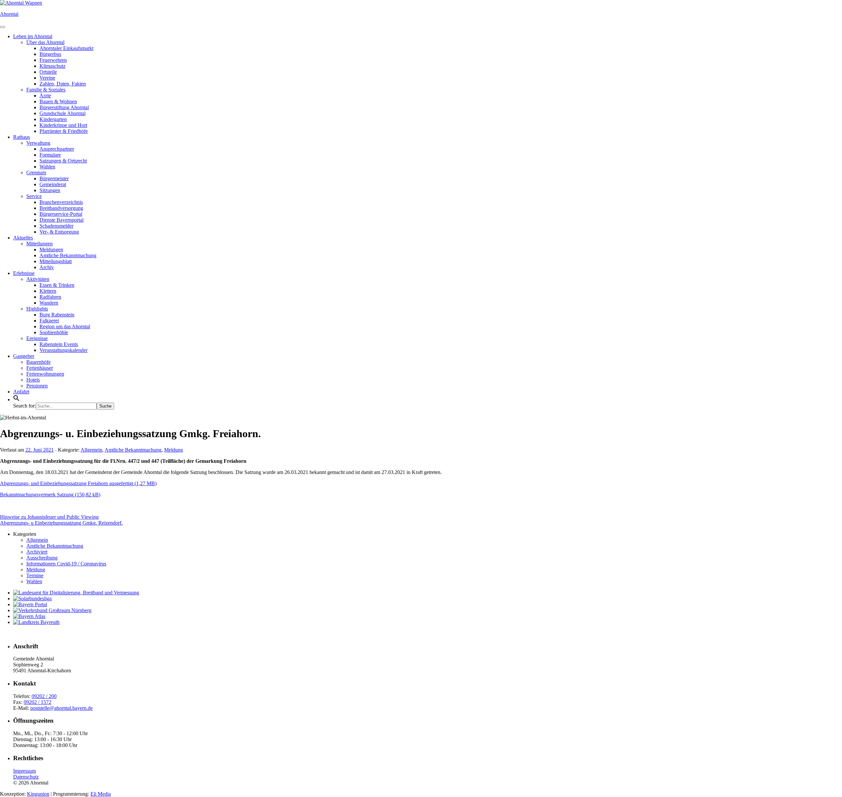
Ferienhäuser (39, 368)
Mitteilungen (39, 243)
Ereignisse (37, 338)
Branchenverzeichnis (61, 202)
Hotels (33, 380)
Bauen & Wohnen (58, 101)
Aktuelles (23, 237)
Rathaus (21, 137)
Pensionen (37, 385)
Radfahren (50, 297)
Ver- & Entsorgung (59, 232)
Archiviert (36, 552)
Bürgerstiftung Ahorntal (64, 107)
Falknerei (49, 320)
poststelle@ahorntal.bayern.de (61, 708)
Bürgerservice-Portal (60, 214)
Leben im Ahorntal (32, 36)
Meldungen (51, 249)
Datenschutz (26, 777)
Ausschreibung (42, 557)
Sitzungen (49, 190)
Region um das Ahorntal (64, 326)
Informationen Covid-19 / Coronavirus (66, 563)
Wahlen (47, 166)
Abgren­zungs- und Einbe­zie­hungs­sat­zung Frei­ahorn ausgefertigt (66, 483)
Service (34, 196)
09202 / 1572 (37, 702)
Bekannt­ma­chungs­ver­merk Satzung (37, 494)
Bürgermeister (54, 178)
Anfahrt (21, 391)
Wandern (48, 303)
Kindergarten (53, 119)
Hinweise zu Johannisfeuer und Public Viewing (49, 517)
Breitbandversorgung (61, 208)
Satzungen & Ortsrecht (63, 160)
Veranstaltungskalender (63, 350)
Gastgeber (23, 356)
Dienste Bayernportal (61, 220)
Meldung (173, 450)
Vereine (47, 78)
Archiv (46, 267)
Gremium (36, 172)
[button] (16, 399)
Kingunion (38, 794)
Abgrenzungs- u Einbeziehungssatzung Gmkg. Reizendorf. (61, 523)
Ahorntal (9, 14)
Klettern (47, 291)
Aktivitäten (37, 279)
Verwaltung (38, 143)
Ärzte (45, 95)
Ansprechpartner (56, 149)
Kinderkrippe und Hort (63, 125)
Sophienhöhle (53, 332)
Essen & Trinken (56, 285)
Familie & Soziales (45, 89)
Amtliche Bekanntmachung (67, 255)
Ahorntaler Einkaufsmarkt (66, 48)
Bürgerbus (50, 54)
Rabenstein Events (58, 344)
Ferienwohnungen (45, 374)
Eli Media (100, 794)
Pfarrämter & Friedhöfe (63, 131)
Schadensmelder (56, 226)
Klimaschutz (52, 66)
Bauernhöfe (38, 362)
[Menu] (2, 27)
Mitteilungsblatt (55, 261)
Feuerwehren (53, 60)
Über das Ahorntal (45, 42)
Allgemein (91, 450)
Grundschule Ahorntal (62, 113)
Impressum (24, 771)
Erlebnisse (24, 273)
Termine (34, 575)
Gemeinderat (52, 184)
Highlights (37, 308)
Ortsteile (48, 72)
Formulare (50, 155)
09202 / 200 (44, 696)
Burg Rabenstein (56, 314)
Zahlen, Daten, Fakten (62, 84)
